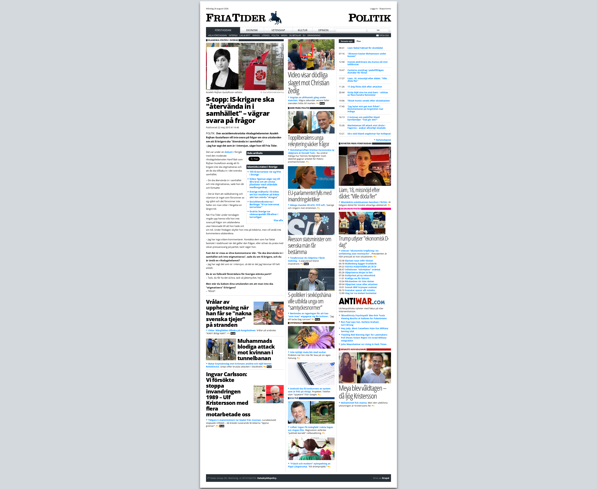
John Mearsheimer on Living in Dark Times (363, 344)
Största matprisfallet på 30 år (360, 266)
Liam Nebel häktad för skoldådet (365, 47)
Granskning (313, 35)
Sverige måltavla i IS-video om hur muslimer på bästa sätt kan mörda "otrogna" (264, 194)
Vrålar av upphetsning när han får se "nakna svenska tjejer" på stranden (229, 313)
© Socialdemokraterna (272, 92)
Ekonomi (252, 30)
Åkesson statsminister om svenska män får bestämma (309, 245)
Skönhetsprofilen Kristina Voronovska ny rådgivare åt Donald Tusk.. (311, 151)
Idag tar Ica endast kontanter (361, 293)
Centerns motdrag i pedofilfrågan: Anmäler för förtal (365, 71)
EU (304, 35)
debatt (229, 151)
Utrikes (266, 35)
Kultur (302, 30)
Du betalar (295, 35)
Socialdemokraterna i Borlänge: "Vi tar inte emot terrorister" (264, 204)
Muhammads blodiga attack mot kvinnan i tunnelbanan (256, 349)
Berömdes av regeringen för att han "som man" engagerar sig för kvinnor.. (308, 315)
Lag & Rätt (245, 35)
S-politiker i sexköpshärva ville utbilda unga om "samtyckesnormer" (309, 300)
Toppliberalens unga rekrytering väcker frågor (308, 140)
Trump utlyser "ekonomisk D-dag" (364, 241)
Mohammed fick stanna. (354, 402)
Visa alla (278, 220)
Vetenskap (278, 30)
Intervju (233, 35)
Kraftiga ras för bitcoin (357, 278)
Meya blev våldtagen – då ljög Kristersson (362, 392)
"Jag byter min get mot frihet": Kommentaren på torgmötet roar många (365, 109)
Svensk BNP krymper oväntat (361, 287)
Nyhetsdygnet (383, 139)
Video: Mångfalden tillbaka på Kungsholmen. (232, 330)
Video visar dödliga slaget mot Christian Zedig (308, 82)
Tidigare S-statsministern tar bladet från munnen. (234, 419)
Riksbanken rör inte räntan (359, 281)
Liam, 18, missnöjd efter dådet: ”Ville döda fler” (367, 79)
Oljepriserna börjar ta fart (359, 272)
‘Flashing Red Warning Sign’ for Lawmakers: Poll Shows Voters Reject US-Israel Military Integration (364, 337)
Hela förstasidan (217, 35)
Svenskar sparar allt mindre (360, 290)
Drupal (385, 478)
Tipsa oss (384, 35)
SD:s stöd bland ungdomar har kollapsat (369, 133)
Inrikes (256, 35)
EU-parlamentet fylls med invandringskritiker (309, 195)
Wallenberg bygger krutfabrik (361, 263)
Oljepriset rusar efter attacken (361, 284)
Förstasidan (223, 30)
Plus (359, 41)
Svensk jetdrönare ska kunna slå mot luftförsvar (367, 63)
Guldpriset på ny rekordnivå (360, 275)
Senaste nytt (348, 41)
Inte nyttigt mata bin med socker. (308, 352)
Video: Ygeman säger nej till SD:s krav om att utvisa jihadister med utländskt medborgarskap (265, 183)
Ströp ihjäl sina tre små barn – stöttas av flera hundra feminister (367, 93)
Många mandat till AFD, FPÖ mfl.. (308, 205)
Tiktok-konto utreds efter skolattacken (368, 100)
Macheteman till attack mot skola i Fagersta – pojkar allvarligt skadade (366, 126)
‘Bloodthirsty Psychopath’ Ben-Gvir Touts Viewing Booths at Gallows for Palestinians (364, 317)
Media (284, 35)
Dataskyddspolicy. (267, 478)
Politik (275, 35)
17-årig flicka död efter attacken (364, 86)
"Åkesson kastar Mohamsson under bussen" (366, 55)
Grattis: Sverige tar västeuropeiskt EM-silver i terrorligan (264, 214)
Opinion (323, 30)
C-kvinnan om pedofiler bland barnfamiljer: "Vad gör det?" (363, 118)
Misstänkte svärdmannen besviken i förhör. (364, 202)
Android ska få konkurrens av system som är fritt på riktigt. (309, 390)
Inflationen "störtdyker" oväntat (362, 269)
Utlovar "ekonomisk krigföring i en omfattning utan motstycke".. (359, 252)
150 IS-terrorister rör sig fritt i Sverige (265, 173)
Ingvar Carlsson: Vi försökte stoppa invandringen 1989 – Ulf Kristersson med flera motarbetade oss (228, 394)
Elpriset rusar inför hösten (359, 260)
